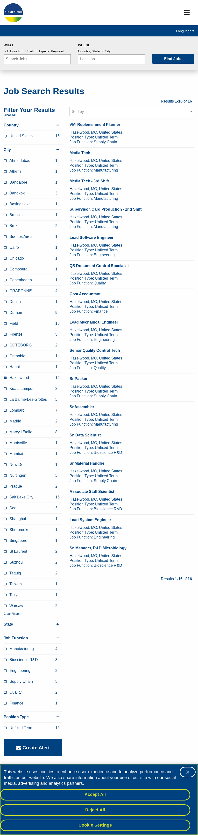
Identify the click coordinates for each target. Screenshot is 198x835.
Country (11, 125)
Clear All (9, 115)
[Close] (188, 772)
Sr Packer (78, 379)
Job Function (16, 638)
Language (184, 31)
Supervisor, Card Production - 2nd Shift (105, 209)
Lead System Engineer (90, 520)
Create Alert (35, 747)
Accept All (95, 794)
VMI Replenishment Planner (95, 125)
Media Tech (80, 153)
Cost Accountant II (86, 294)
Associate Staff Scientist (92, 492)
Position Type (16, 717)
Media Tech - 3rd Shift (89, 181)
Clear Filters (12, 613)
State (8, 624)
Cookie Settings (95, 825)
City (7, 150)
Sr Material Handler (87, 463)
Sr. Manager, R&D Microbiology (98, 548)
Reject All (95, 809)
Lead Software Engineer (91, 237)
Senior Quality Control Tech (95, 350)
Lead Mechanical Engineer (94, 322)
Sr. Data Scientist (85, 435)
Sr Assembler (82, 407)
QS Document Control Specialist (99, 266)
